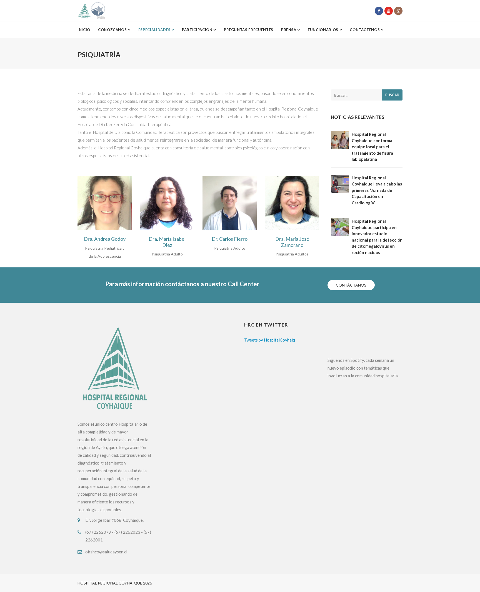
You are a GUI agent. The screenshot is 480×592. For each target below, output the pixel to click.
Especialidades (155, 29)
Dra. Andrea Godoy (105, 239)
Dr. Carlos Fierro (230, 239)
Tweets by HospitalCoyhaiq (269, 339)
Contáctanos (351, 285)
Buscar (392, 95)
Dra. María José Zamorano (292, 242)
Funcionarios (323, 29)
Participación (197, 29)
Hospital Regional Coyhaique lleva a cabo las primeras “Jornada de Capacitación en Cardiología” (377, 190)
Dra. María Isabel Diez (167, 242)
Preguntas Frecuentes (248, 29)
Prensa (289, 29)
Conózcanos (113, 29)
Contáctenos (365, 29)
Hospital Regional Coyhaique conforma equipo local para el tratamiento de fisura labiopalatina (372, 147)
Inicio (84, 29)
